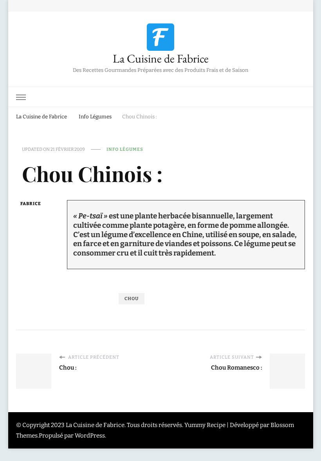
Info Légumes (124, 149)
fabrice (30, 203)
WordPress (90, 435)
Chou (131, 298)
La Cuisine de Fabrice (161, 58)
